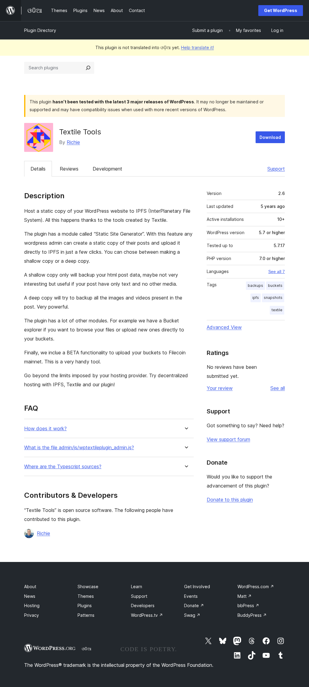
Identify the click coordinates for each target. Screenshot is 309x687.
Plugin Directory (40, 30)
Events (191, 596)
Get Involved (197, 586)
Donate (194, 605)
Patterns (86, 615)
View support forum (228, 439)
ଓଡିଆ (86, 648)
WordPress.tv (147, 615)
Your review (220, 388)
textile (277, 310)
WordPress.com (255, 586)
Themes (86, 596)
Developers (142, 605)
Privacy (31, 615)
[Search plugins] (88, 68)
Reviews (69, 169)
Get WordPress (280, 10)
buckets (275, 285)
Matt (244, 596)
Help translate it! (197, 47)
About (30, 586)
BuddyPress (252, 615)
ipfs (255, 297)
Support (276, 169)
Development (107, 169)
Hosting (32, 605)
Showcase (88, 586)
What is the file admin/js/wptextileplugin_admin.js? (79, 447)
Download (270, 137)
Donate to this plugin (230, 500)
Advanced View (224, 327)
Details (38, 169)
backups (255, 285)
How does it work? (45, 428)
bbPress (248, 605)
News (29, 596)
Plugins (85, 605)
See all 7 (276, 271)
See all (277, 388)
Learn (136, 586)
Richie (73, 142)
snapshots (273, 297)
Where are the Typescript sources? (62, 466)
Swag (192, 615)
